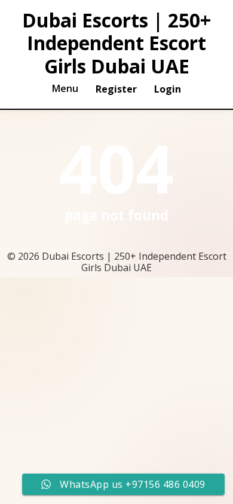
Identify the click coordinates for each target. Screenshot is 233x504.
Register (116, 89)
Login (167, 89)
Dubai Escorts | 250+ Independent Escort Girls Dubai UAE (116, 43)
